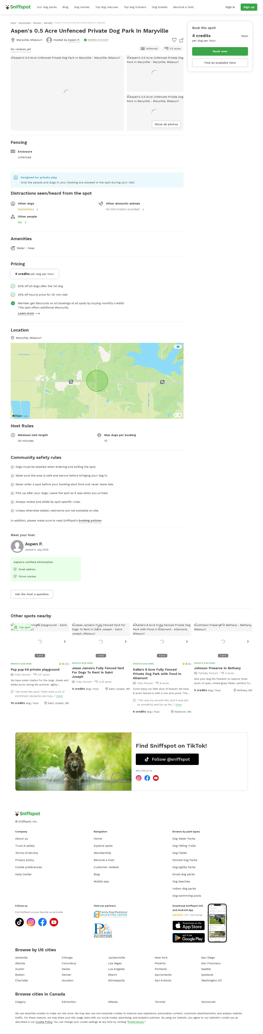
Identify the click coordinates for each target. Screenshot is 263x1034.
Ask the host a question (32, 594)
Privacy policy (24, 860)
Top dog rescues (106, 7)
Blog (65, 7)
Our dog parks (47, 7)
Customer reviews (106, 867)
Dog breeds (159, 7)
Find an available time (220, 62)
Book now (220, 51)
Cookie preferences (28, 867)
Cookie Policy (44, 1021)
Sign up (248, 7)
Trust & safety (25, 845)
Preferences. (136, 1021)
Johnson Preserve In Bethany (217, 668)
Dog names (81, 7)
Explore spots (103, 845)
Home (98, 838)
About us (21, 838)
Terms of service (26, 853)
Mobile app (101, 881)
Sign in (230, 7)
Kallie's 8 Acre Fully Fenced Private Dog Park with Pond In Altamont (157, 674)
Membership (102, 853)
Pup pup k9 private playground (35, 669)
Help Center (23, 874)
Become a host (183, 7)
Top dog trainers (135, 7)
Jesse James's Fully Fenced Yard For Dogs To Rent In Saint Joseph (98, 672)
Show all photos (166, 124)
